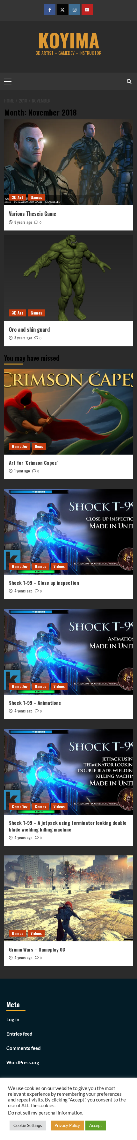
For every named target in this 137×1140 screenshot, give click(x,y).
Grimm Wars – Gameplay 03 (37, 949)
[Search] (129, 81)
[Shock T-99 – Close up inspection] (68, 532)
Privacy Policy (67, 1125)
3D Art (17, 197)
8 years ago (23, 222)
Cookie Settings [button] (27, 1125)
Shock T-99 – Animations (35, 702)
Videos (59, 566)
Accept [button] (95, 1125)
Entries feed (19, 1034)
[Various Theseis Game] (68, 162)
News (39, 446)
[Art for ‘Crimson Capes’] (68, 412)
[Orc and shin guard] (68, 278)
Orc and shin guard (29, 329)
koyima (68, 39)
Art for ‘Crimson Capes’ (33, 462)
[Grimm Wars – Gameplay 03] (68, 898)
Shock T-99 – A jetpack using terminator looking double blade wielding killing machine (67, 826)
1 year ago (22, 470)
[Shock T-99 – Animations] (68, 652)
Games (36, 197)
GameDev (19, 446)
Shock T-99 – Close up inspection (44, 582)
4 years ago (23, 590)
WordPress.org (22, 1062)
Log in (12, 1019)
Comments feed (23, 1048)
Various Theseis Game (32, 213)
